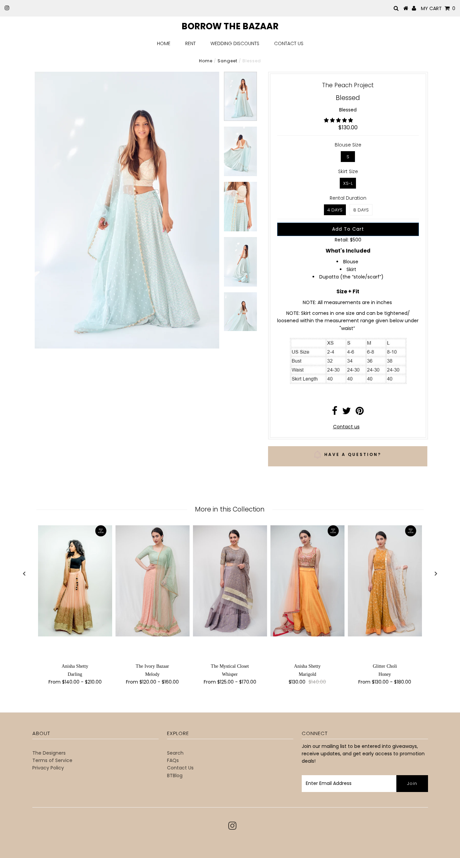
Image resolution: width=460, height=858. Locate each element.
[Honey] (385, 580)
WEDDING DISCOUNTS (234, 43)
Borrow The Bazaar (230, 26)
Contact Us (180, 767)
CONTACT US (288, 43)
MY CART (438, 8)
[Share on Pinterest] (360, 412)
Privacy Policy (48, 767)
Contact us (346, 426)
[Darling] (75, 580)
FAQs (173, 760)
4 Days (334, 210)
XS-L (348, 183)
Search (175, 753)
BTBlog (175, 775)
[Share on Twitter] (346, 412)
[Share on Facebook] (334, 412)
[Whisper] (230, 580)
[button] (339, 120)
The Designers (49, 753)
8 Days (361, 210)
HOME (163, 43)
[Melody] (153, 580)
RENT (190, 43)
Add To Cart (348, 229)
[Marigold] (307, 580)
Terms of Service (52, 760)
